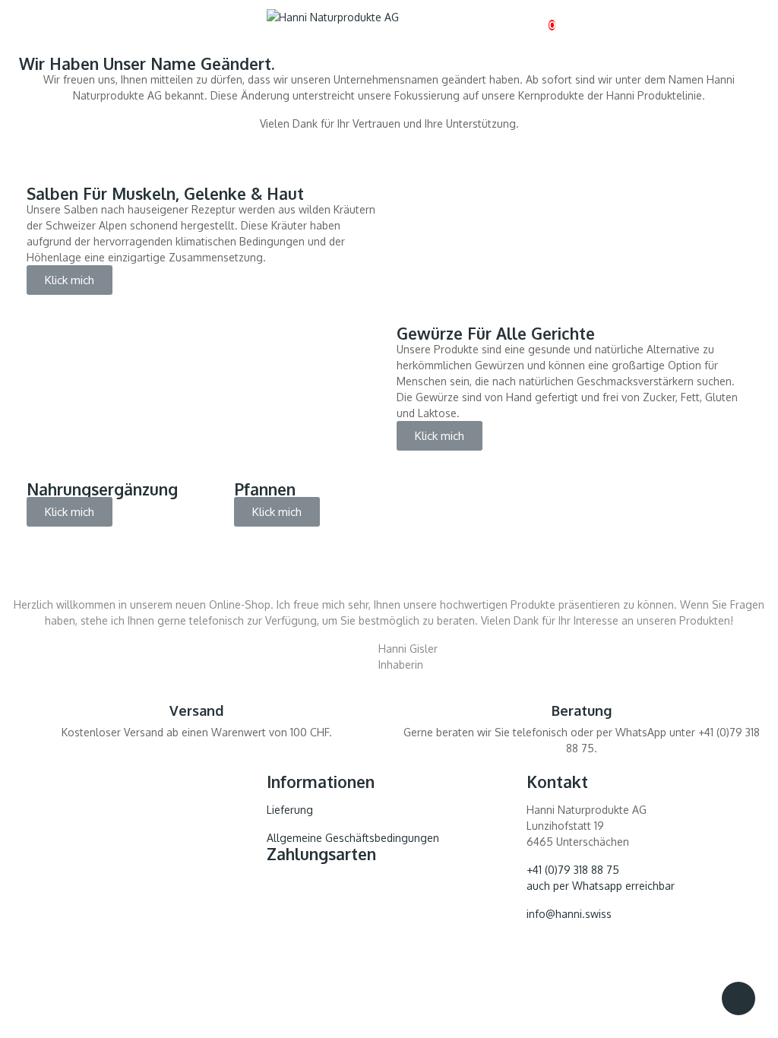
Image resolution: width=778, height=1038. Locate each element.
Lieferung (290, 809)
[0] (539, 17)
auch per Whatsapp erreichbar (601, 885)
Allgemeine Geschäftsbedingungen (353, 837)
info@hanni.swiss (569, 913)
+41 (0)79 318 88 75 (573, 869)
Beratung (582, 710)
